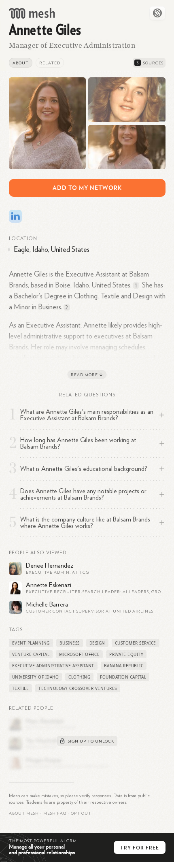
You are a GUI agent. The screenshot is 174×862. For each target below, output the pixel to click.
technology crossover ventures (77, 688)
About (21, 63)
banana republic (124, 665)
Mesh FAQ (54, 813)
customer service (135, 643)
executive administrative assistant (53, 665)
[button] (54, 813)
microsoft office (79, 654)
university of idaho (35, 677)
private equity (126, 654)
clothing (79, 677)
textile (20, 688)
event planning (31, 643)
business (69, 643)
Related (49, 63)
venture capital (31, 654)
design (97, 643)
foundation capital (123, 677)
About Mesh (24, 813)
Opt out (81, 813)
